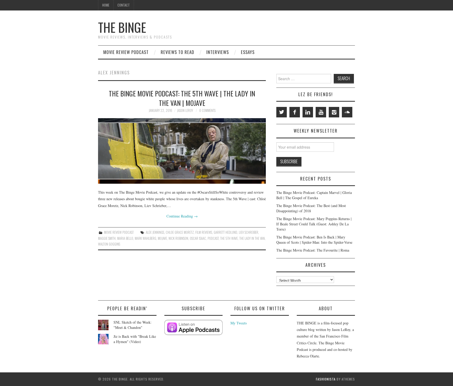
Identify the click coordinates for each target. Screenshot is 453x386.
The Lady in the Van (252, 238)
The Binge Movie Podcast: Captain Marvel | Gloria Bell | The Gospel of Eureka (314, 195)
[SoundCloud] (347, 112)
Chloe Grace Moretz (180, 232)
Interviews (217, 52)
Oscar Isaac (198, 238)
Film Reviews (203, 232)
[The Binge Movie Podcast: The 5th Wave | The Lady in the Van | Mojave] (182, 151)
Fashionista (326, 379)
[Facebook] (294, 112)
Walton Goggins (109, 244)
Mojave (162, 238)
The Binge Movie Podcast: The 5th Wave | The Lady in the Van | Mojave (182, 98)
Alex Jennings (155, 232)
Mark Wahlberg (145, 238)
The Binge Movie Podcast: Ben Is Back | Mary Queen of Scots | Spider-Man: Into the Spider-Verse (314, 240)
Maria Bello (125, 238)
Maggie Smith (107, 238)
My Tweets (238, 322)
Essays (248, 52)
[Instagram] (334, 112)
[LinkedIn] (308, 112)
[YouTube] (321, 112)
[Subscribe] (193, 327)
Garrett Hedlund (225, 232)
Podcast (213, 238)
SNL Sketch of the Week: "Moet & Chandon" (133, 325)
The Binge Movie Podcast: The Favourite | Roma (312, 250)
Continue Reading (182, 216)
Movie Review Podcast (126, 52)
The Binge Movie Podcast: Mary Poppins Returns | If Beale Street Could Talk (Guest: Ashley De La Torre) (314, 224)
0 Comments (207, 110)
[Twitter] (281, 112)
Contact (123, 5)
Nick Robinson (178, 238)
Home (105, 5)
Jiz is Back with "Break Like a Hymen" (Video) (135, 339)
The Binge (122, 27)
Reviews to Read (177, 52)
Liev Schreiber (248, 232)
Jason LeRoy (185, 110)
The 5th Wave (229, 238)
